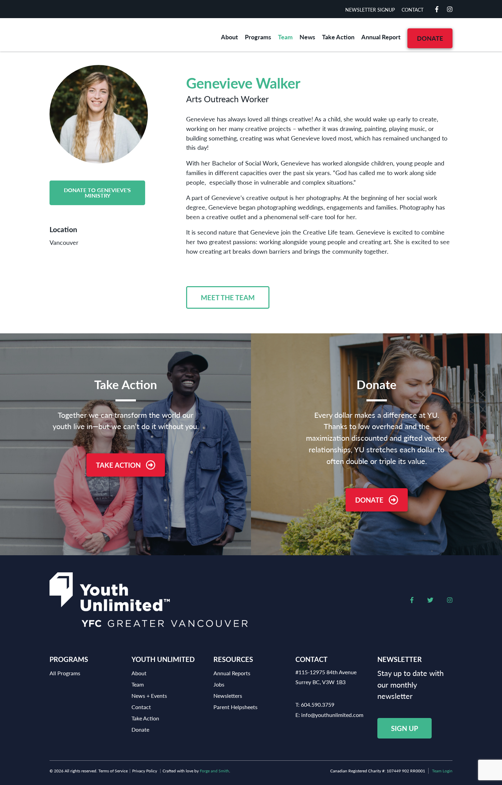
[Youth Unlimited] (97, 35)
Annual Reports (231, 673)
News (307, 36)
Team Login (442, 771)
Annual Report (381, 36)
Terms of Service (113, 771)
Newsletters (227, 696)
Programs (258, 36)
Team (285, 36)
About (229, 36)
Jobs (218, 684)
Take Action (338, 36)
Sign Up (404, 728)
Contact (412, 9)
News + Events (149, 696)
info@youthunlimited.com (332, 715)
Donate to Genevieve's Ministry (97, 192)
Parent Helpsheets (235, 707)
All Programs (65, 673)
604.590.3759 (317, 704)
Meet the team (228, 297)
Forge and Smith (214, 771)
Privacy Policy (144, 771)
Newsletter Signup (370, 9)
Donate (430, 38)
